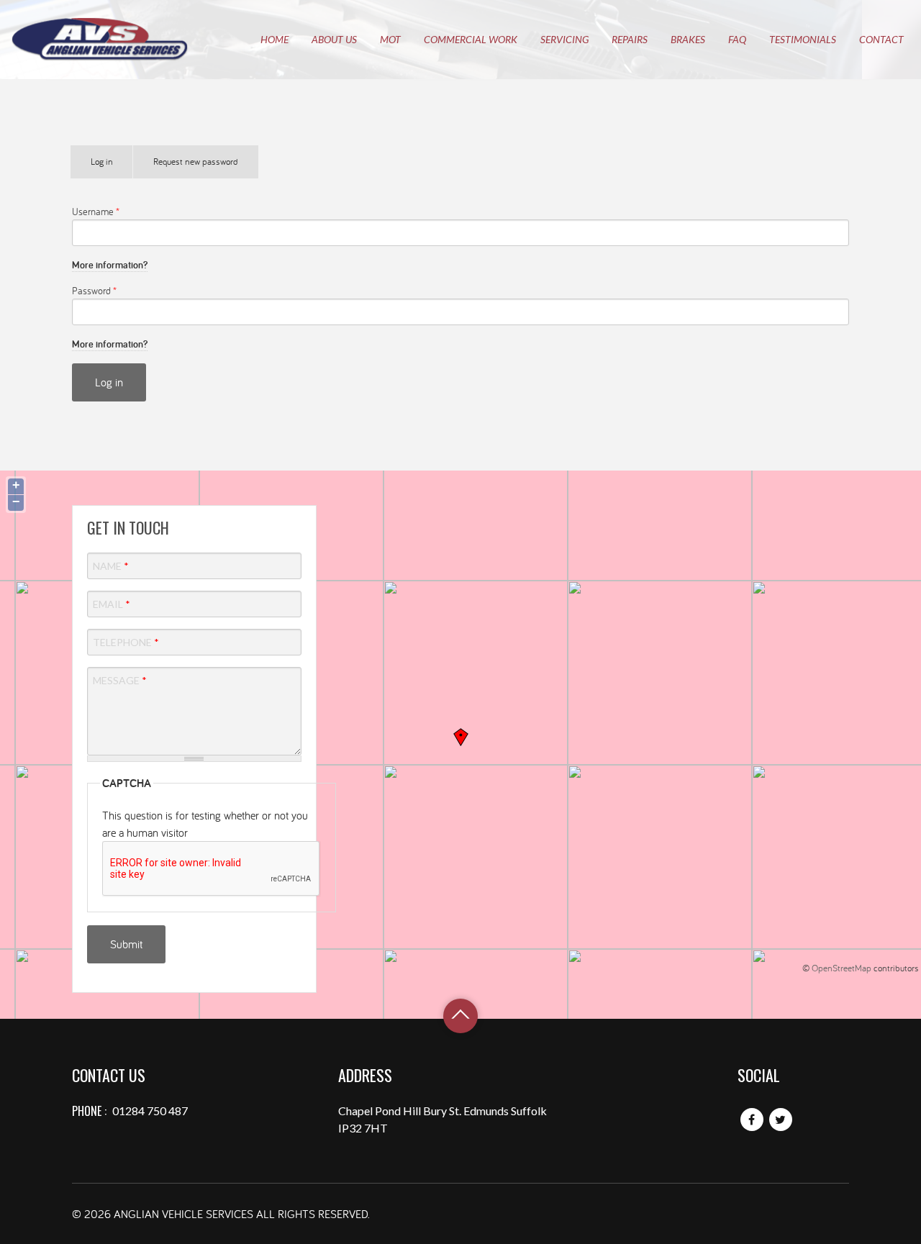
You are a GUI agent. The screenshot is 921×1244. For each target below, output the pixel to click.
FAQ (737, 39)
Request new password (195, 161)
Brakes (688, 39)
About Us (334, 39)
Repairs (630, 39)
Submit (126, 944)
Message (120, 680)
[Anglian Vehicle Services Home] (100, 39)
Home (274, 39)
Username (95, 211)
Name (111, 566)
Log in (112, 166)
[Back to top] (460, 1016)
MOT (390, 39)
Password (94, 290)
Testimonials (802, 39)
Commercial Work (470, 39)
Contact (881, 39)
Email (111, 604)
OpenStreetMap (841, 967)
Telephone (126, 642)
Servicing (564, 39)
